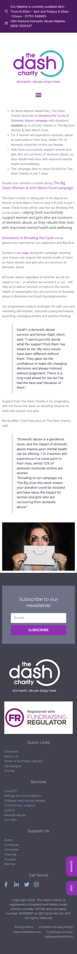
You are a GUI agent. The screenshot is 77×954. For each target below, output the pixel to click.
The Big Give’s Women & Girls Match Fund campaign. (38, 185)
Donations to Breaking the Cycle (28, 237)
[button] (38, 95)
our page (23, 252)
